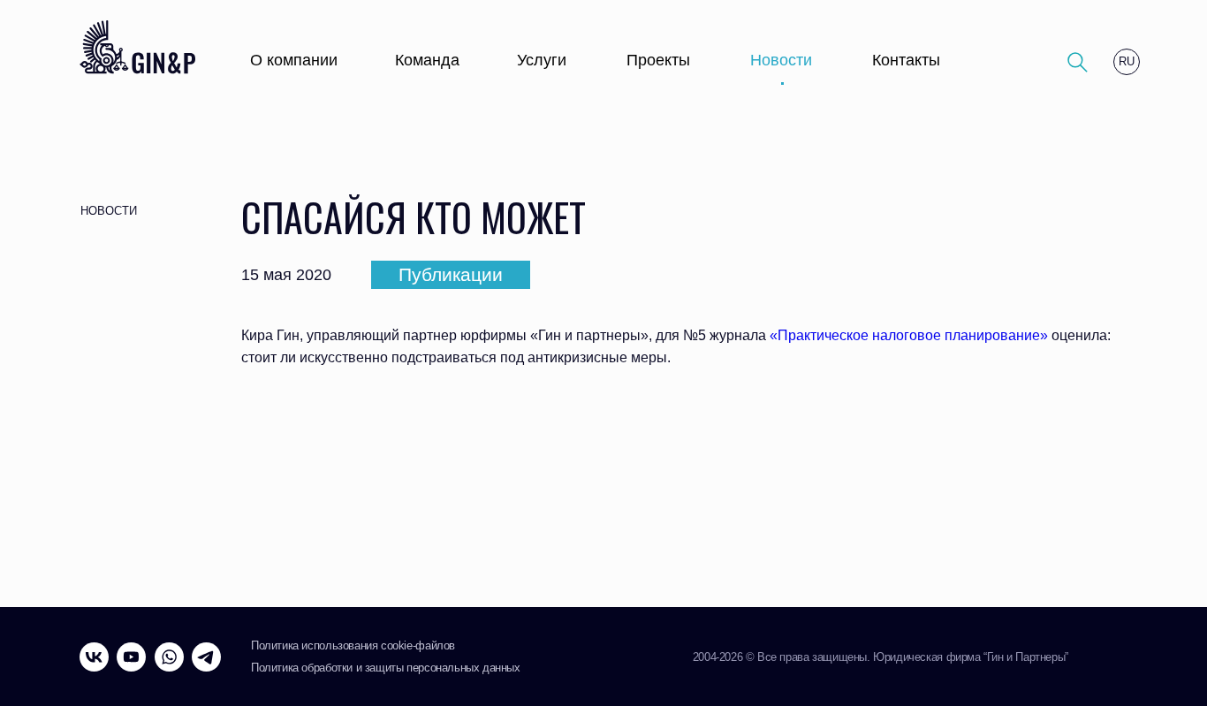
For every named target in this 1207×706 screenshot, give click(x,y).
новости (108, 210)
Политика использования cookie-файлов (353, 645)
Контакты (906, 60)
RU (1127, 61)
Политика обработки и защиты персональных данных (385, 667)
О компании (294, 60)
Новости (781, 60)
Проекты (658, 60)
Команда (427, 60)
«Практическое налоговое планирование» (909, 335)
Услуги (541, 60)
